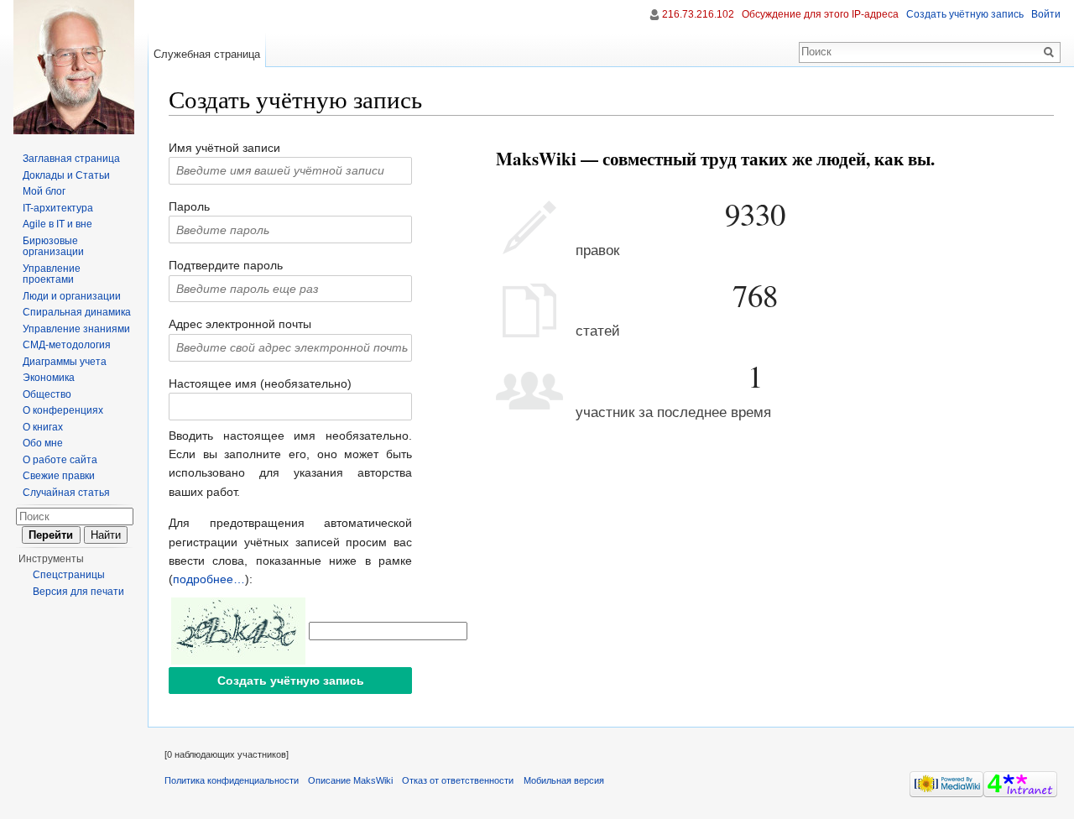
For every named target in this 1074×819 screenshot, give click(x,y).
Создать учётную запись (965, 14)
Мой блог (44, 191)
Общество (47, 394)
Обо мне (43, 443)
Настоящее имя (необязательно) (260, 383)
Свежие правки (59, 476)
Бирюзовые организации (53, 246)
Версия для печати (78, 591)
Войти (1046, 14)
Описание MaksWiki (350, 780)
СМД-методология (67, 345)
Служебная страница (207, 54)
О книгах (43, 427)
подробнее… (209, 579)
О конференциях (63, 410)
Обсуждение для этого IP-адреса (820, 14)
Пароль (189, 206)
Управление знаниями (76, 329)
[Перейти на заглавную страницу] (74, 67)
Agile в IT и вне (57, 224)
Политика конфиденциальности (231, 780)
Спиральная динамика (77, 312)
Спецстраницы (69, 575)
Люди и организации (72, 296)
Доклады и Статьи (66, 175)
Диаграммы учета (65, 362)
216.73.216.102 (698, 14)
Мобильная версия (564, 780)
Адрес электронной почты (240, 324)
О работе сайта (60, 460)
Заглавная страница (71, 158)
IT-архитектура (58, 208)
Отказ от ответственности (458, 780)
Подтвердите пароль (226, 265)
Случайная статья (66, 492)
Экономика (49, 377)
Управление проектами (52, 274)
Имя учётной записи (224, 147)
